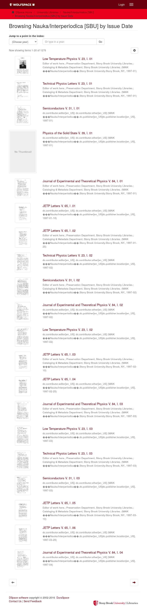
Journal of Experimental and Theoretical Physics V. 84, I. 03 (83, 403)
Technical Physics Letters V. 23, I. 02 (67, 255)
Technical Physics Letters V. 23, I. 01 (67, 83)
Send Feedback (33, 601)
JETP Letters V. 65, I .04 (59, 379)
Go (100, 41)
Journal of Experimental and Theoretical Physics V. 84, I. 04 (83, 552)
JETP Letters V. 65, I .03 (59, 354)
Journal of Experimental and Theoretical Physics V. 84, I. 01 (83, 181)
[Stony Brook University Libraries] (115, 603)
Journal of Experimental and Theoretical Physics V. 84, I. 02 (83, 304)
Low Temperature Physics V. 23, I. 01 (68, 58)
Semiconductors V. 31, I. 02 (61, 280)
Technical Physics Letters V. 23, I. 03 (67, 453)
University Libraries (47, 12)
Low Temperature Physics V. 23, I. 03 (68, 428)
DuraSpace (62, 597)
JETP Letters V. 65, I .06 (59, 527)
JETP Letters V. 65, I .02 (59, 230)
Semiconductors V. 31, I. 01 (61, 108)
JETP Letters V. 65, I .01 (59, 205)
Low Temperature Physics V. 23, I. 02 (68, 329)
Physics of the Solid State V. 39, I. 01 (68, 133)
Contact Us (15, 601)
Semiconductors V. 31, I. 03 (61, 478)
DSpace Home (24, 12)
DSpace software (18, 597)
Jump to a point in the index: (26, 36)
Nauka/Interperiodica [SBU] (78, 12)
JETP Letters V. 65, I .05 (59, 502)
